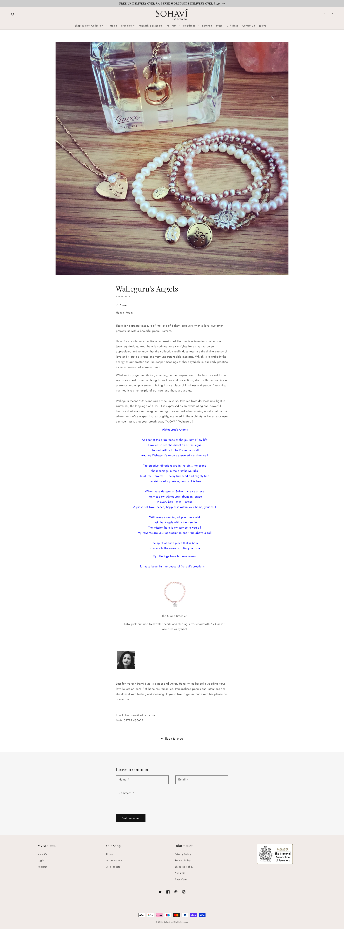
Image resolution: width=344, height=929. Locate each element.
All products (113, 866)
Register (42, 866)
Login (41, 860)
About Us (180, 873)
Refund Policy (183, 860)
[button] (13, 14)
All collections (114, 860)
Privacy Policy (183, 854)
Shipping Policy (184, 866)
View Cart (43, 854)
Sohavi (167, 922)
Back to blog (174, 738)
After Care (181, 879)
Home (109, 854)
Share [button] (123, 305)
